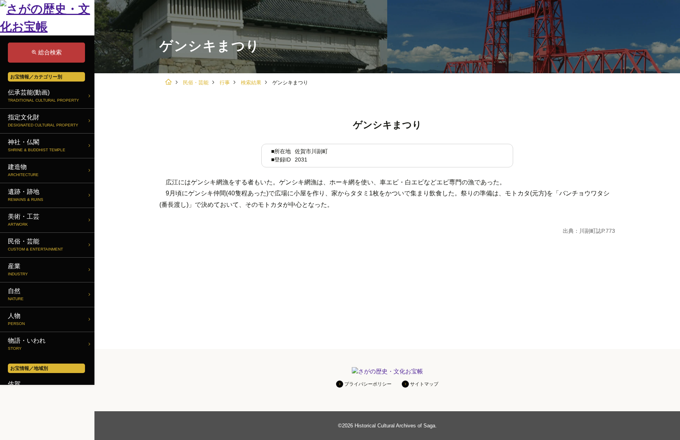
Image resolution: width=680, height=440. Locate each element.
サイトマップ (424, 384)
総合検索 (50, 52)
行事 (225, 82)
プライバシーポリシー (368, 384)
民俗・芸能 (196, 82)
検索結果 (251, 82)
